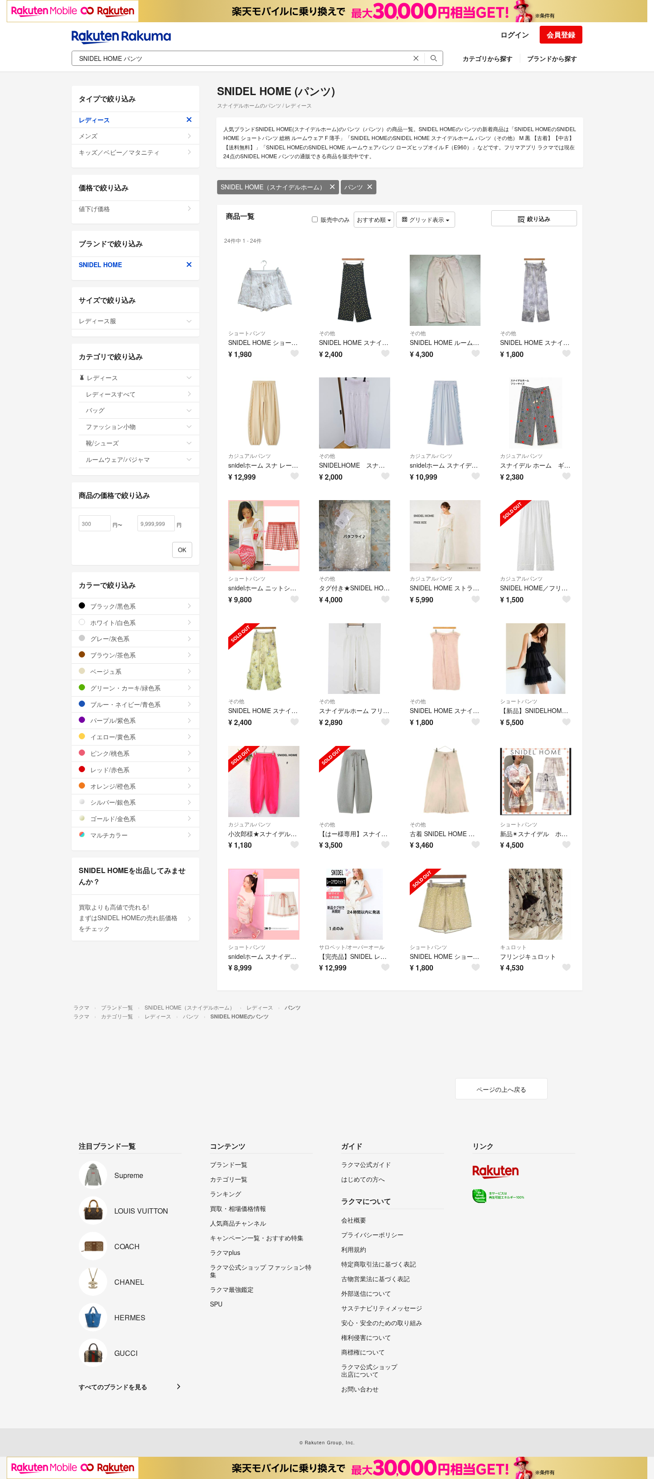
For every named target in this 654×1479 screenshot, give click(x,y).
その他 (327, 333)
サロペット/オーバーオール (351, 946)
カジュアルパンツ (249, 455)
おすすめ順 (372, 219)
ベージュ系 (105, 671)
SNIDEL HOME (100, 264)
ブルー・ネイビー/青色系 (125, 704)
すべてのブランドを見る (113, 1386)
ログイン (515, 34)
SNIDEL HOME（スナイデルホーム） (273, 186)
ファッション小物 (111, 426)
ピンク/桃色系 (109, 753)
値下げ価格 (94, 208)
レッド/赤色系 (109, 769)
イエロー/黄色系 (112, 736)
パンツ (353, 186)
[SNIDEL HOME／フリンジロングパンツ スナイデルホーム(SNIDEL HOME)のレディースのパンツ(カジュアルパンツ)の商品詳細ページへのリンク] (535, 535)
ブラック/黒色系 (112, 605)
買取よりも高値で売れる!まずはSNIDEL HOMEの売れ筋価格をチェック (128, 917)
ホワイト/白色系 (112, 622)
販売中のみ (335, 219)
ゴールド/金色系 (112, 818)
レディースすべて (111, 393)
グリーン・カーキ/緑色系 (125, 687)
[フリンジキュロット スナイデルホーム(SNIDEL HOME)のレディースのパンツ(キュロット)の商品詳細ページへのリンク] (535, 904)
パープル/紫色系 (112, 720)
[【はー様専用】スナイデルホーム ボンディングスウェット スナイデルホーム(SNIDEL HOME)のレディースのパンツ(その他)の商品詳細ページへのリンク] (354, 781)
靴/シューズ (102, 442)
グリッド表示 (427, 219)
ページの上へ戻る (501, 1089)
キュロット (513, 946)
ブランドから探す (552, 58)
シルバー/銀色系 (112, 802)
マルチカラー (108, 834)
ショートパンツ (247, 333)
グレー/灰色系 (109, 638)
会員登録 (561, 34)
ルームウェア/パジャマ (118, 459)
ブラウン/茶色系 (112, 654)
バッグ (95, 409)
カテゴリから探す (488, 58)
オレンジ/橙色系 (112, 786)
